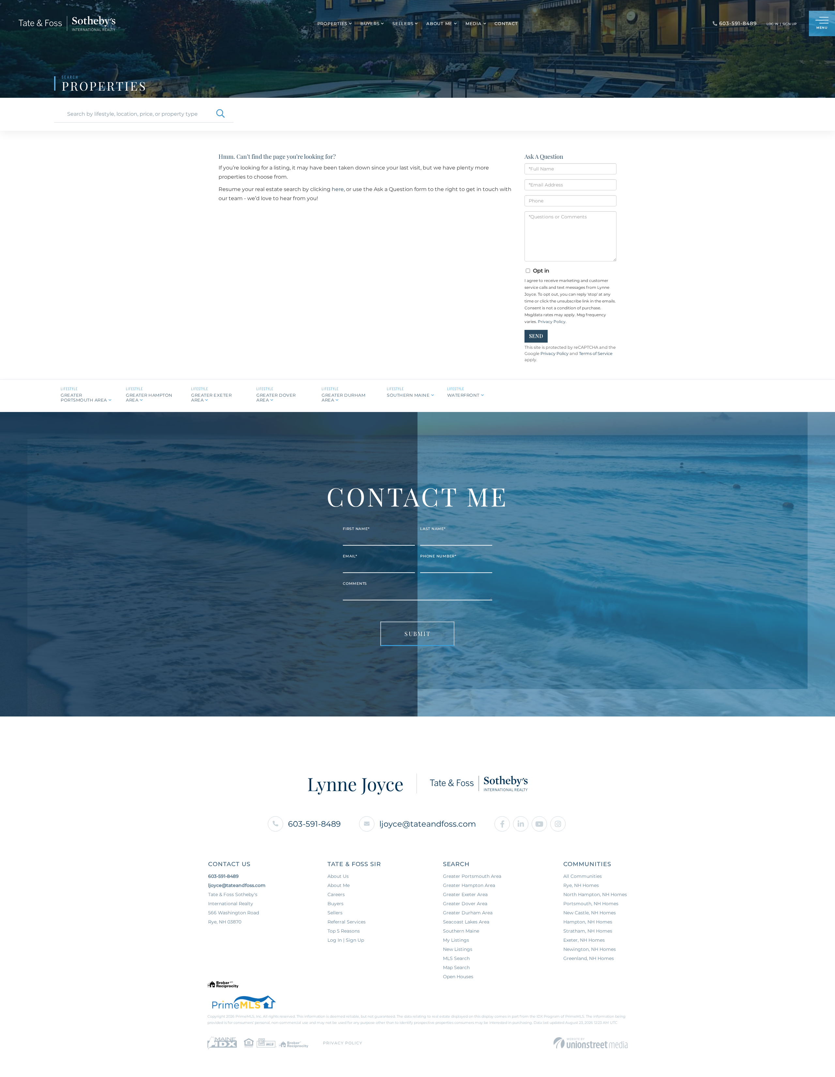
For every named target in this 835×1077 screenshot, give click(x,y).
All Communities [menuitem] (582, 876)
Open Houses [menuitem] (458, 977)
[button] (220, 114)
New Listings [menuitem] (457, 949)
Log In (772, 24)
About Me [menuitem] (439, 23)
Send (536, 335)
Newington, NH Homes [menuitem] (589, 949)
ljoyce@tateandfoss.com (427, 824)
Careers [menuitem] (336, 894)
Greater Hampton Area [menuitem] (469, 885)
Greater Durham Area (343, 397)
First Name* (356, 528)
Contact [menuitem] (506, 23)
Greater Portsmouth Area (84, 397)
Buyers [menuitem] (370, 23)
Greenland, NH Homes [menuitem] (588, 958)
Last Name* (433, 528)
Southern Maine (408, 395)
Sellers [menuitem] (402, 23)
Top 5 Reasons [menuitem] (343, 931)
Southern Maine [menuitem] (461, 931)
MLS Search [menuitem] (456, 958)
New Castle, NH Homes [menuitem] (589, 913)
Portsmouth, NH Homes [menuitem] (590, 904)
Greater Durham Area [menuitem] (468, 913)
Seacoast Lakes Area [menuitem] (466, 922)
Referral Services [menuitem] (346, 922)
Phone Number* (438, 556)
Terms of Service (596, 353)
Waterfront (463, 395)
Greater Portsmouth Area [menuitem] (472, 876)
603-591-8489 (314, 824)
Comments (355, 583)
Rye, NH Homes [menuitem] (581, 885)
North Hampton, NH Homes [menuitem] (595, 894)
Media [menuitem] (473, 23)
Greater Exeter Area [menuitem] (465, 894)
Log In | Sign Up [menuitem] (345, 940)
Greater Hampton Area (149, 397)
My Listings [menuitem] (456, 940)
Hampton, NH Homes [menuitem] (587, 922)
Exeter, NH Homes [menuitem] (584, 940)
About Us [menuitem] (338, 876)
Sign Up (789, 24)
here (338, 189)
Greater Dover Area (276, 397)
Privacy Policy (552, 321)
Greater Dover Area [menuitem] (465, 904)
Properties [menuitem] (332, 23)
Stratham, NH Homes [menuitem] (587, 931)
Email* (350, 556)
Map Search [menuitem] (456, 967)
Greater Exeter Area (211, 397)
